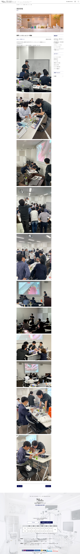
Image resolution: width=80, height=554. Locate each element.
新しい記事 (20, 486)
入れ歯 (33, 544)
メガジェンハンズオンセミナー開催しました (58, 49)
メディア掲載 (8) (56, 68)
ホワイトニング (46, 543)
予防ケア (25, 544)
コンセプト (27, 538)
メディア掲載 (40, 541)
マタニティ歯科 (29, 544)
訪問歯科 (38, 543)
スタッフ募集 (33, 541)
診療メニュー (46, 538)
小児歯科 (35, 543)
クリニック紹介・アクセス (34, 538)
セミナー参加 (45, 541)
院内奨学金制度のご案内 (27, 541)
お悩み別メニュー (51, 538)
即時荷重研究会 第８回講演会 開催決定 (58, 42)
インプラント (29, 543)
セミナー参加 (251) (57, 66)
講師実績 (37, 541)
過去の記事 (48, 486)
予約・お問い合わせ (47, 522)
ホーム (25, 538)
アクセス (33, 522)
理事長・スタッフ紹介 (41, 538)
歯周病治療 (51, 543)
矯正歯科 (32, 543)
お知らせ (18, 39)
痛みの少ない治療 (55, 543)
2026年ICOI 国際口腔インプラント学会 (58, 39)
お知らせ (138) (56, 64)
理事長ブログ (22, 39)
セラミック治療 (42, 543)
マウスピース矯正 (36, 544)
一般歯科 (25, 543)
